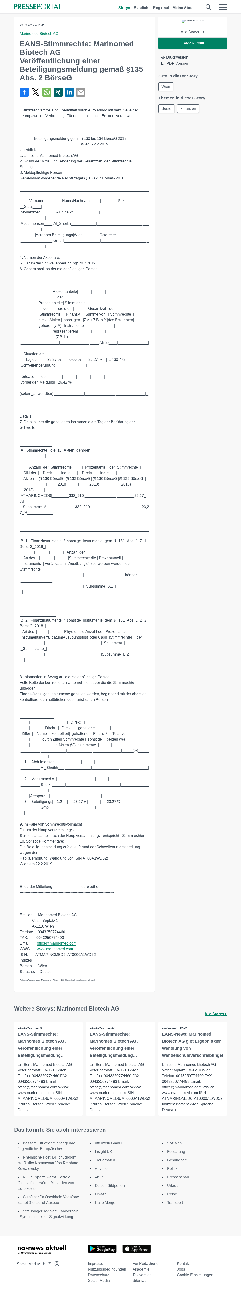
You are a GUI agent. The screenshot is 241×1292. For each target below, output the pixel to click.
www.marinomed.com (55, 949)
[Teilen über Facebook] (24, 92)
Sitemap (139, 1281)
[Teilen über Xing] (58, 92)
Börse (166, 109)
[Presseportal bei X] (48, 1264)
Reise (172, 1194)
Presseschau (178, 1177)
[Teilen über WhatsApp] (46, 92)
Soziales (174, 1143)
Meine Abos (183, 8)
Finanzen (188, 109)
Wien (165, 87)
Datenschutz (98, 1275)
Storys (124, 8)
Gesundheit (176, 1160)
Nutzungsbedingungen (107, 1269)
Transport (175, 1203)
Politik (172, 1169)
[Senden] (80, 92)
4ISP (99, 1177)
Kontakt (183, 1264)
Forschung (176, 1152)
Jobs (181, 1269)
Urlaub (172, 1186)
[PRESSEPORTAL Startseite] (37, 7)
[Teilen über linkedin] (69, 92)
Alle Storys (190, 32)
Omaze (101, 1194)
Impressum (97, 1264)
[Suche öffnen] (208, 7)
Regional (161, 8)
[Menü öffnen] (222, 7)
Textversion (142, 1275)
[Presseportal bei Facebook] (42, 1264)
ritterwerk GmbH (108, 1143)
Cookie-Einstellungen (195, 1275)
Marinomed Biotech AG (39, 34)
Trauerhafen (105, 1160)
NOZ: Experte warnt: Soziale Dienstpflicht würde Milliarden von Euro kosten (46, 1182)
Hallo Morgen (106, 1203)
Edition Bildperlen (110, 1186)
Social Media (99, 1281)
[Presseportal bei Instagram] (55, 1263)
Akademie (141, 1269)
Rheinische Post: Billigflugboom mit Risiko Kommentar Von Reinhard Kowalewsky (48, 1163)
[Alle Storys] (193, 19)
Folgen (187, 43)
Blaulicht (141, 8)
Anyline (101, 1169)
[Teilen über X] (35, 92)
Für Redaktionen (147, 1264)
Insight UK (103, 1152)
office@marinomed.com (56, 943)
